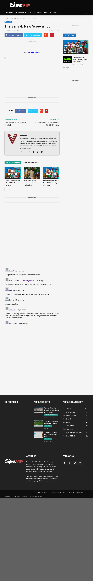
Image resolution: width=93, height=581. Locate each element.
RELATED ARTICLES (13, 162)
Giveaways (66, 422)
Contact (56, 12)
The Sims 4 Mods (69, 436)
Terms (65, 492)
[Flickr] (26, 152)
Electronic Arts (68, 429)
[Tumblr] (34, 152)
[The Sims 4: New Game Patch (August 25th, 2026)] (67, 59)
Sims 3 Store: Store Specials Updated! (15, 124)
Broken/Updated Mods (11, 177)
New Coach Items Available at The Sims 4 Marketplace (31, 183)
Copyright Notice (42, 492)
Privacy (71, 492)
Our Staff (47, 12)
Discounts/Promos (69, 415)
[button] (85, 12)
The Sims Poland (33, 52)
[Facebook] (22, 152)
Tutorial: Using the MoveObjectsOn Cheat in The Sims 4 (51, 410)
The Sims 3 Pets (69, 426)
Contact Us (79, 492)
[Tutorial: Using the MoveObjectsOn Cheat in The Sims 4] (38, 410)
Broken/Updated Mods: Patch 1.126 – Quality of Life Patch (51, 183)
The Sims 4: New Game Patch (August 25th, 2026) (80, 60)
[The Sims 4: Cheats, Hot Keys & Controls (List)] (38, 435)
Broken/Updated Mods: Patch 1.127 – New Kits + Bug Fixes (13, 183)
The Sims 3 (67, 419)
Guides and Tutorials (51, 414)
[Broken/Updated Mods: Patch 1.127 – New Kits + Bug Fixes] (13, 173)
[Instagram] (30, 152)
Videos (39, 12)
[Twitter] (38, 152)
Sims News (9, 12)
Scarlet (66, 52)
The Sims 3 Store (69, 412)
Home (7, 18)
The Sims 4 (8, 21)
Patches (30, 12)
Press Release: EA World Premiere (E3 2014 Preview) (46, 124)
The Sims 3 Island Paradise (72, 432)
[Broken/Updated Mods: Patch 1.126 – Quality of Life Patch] (51, 173)
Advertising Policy (55, 492)
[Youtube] (42, 152)
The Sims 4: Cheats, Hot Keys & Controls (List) (50, 434)
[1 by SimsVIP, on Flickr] (32, 72)
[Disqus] (32, 236)
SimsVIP (9, 30)
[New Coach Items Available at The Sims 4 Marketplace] (32, 173)
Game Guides (19, 12)
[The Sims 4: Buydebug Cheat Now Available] (38, 423)
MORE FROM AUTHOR (31, 162)
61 (58, 30)
